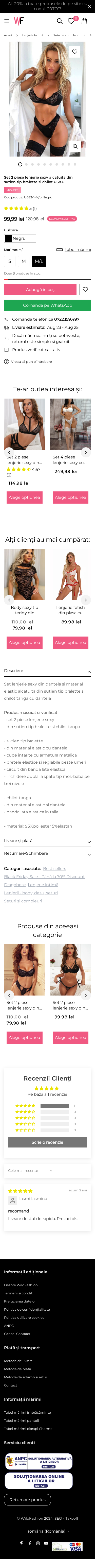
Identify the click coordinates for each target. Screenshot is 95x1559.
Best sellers (54, 868)
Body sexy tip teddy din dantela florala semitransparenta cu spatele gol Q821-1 (25, 610)
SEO (58, 1518)
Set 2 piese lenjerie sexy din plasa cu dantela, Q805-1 (23, 1005)
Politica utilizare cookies (24, 1317)
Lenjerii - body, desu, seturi (31, 892)
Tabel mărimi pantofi (21, 1420)
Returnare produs (27, 1499)
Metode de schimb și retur (25, 1377)
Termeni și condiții (19, 1293)
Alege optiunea (24, 497)
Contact (10, 1385)
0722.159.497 (66, 319)
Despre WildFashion (21, 1285)
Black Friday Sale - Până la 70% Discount (44, 876)
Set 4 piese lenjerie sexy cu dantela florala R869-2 (68, 460)
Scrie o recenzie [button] (47, 1142)
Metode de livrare (18, 1361)
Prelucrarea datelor (20, 1301)
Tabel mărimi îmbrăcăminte (27, 1412)
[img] (20, 1191)
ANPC (9, 1326)
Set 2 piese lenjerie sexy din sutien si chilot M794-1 (23, 460)
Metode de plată (17, 1369)
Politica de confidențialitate (27, 1309)
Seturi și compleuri (23, 901)
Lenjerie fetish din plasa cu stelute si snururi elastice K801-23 (70, 610)
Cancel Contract (17, 1334)
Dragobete (15, 884)
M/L (39, 261)
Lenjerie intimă (43, 884)
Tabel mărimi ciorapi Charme (28, 1429)
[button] (16, 208)
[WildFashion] (19, 21)
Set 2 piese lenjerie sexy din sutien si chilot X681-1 (69, 1005)
